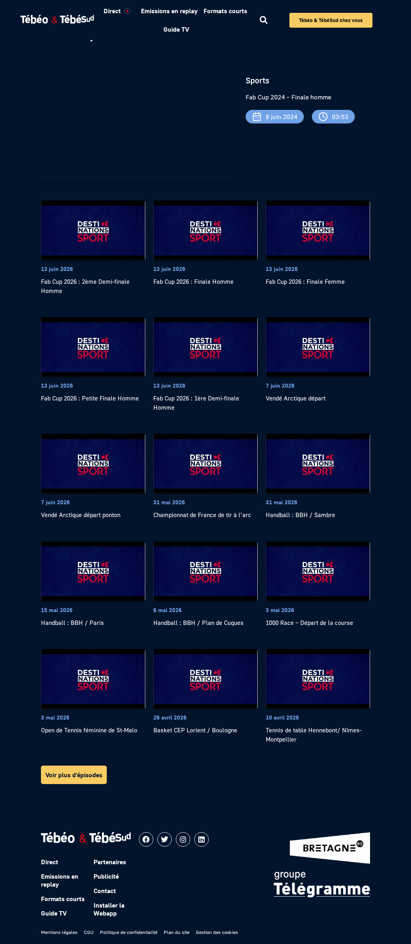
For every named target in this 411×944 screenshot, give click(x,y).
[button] (263, 20)
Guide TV (176, 29)
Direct (112, 11)
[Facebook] (146, 839)
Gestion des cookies (217, 932)
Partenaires (110, 862)
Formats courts (225, 11)
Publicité (106, 876)
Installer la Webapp (109, 909)
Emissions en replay (169, 11)
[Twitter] (164, 839)
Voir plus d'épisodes (73, 775)
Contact (105, 891)
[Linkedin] (201, 839)
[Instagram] (183, 839)
